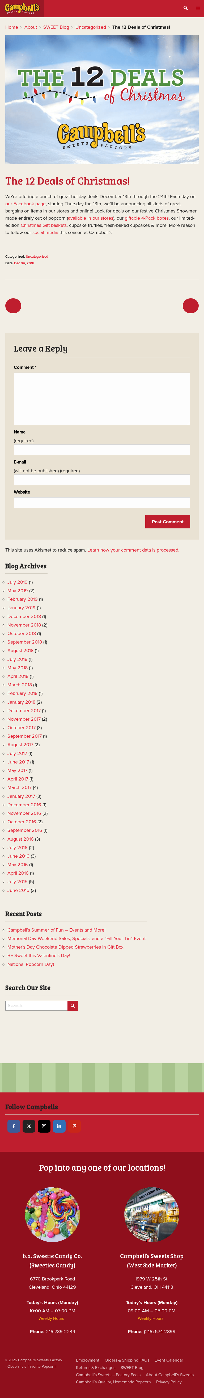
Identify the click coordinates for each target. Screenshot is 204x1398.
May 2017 (17, 770)
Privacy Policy (169, 1382)
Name (20, 432)
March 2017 (19, 787)
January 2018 (21, 702)
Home (11, 27)
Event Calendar (169, 1360)
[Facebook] (13, 1126)
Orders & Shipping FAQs (127, 1360)
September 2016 (24, 830)
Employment (87, 1360)
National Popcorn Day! (30, 964)
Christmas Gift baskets (44, 225)
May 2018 (17, 668)
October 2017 (21, 728)
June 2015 (18, 890)
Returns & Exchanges (95, 1367)
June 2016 (18, 856)
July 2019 (17, 582)
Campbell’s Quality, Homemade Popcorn (113, 1382)
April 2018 (17, 676)
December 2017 (24, 710)
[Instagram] (44, 1126)
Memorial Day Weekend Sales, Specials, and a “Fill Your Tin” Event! (77, 938)
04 (23, 263)
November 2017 (24, 719)
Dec (17, 263)
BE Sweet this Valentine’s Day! (38, 955)
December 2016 (24, 805)
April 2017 (17, 779)
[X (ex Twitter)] (29, 1126)
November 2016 (24, 813)
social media (45, 232)
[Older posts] (13, 305)
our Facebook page (25, 204)
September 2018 (24, 642)
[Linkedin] (59, 1126)
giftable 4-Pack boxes (147, 218)
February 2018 (22, 693)
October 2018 (21, 633)
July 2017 (17, 753)
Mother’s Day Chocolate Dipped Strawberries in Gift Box (65, 947)
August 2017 (20, 745)
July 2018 (17, 659)
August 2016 (20, 839)
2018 (30, 263)
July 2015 (17, 881)
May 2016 (17, 864)
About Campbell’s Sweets (170, 1375)
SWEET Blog (56, 27)
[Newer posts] (191, 305)
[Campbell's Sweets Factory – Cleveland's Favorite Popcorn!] (22, 8)
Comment (25, 367)
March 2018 (19, 685)
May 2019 (17, 591)
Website (22, 492)
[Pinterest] (74, 1126)
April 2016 (18, 873)
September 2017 (24, 736)
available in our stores (90, 218)
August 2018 (20, 650)
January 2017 (21, 796)
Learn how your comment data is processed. (133, 550)
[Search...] (72, 1006)
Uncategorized (90, 27)
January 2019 (21, 608)
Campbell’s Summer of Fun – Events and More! (56, 930)
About (30, 27)
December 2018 (24, 616)
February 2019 (22, 599)
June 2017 (18, 762)
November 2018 (24, 625)
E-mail (20, 462)
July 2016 (17, 847)
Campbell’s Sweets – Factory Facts (108, 1375)
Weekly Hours (51, 1318)
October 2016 (21, 822)
